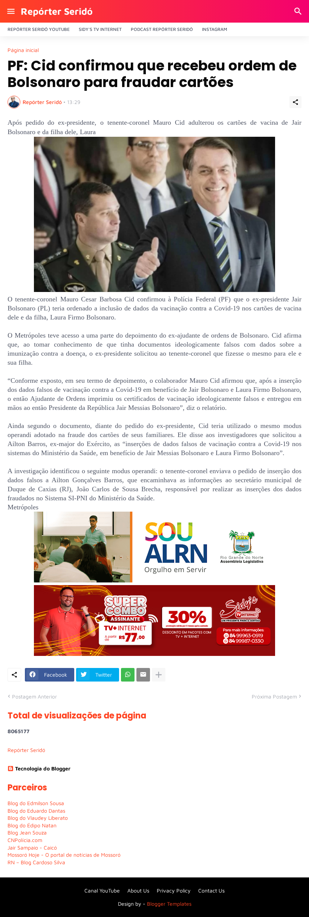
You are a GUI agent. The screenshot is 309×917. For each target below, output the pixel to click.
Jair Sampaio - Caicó (32, 847)
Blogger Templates (169, 903)
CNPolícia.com (25, 840)
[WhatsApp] (128, 675)
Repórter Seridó (57, 11)
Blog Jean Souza (27, 832)
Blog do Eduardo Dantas (36, 810)
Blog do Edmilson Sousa (36, 803)
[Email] (143, 675)
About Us (138, 890)
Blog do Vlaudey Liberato (38, 818)
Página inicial (23, 50)
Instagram (214, 29)
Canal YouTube (102, 890)
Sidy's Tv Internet (100, 29)
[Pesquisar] (299, 11)
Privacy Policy (174, 890)
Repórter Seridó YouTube (39, 29)
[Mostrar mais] (158, 675)
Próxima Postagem (274, 696)
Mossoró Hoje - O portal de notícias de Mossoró (64, 854)
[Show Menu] (10, 11)
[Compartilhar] (295, 102)
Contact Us (211, 890)
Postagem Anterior (34, 696)
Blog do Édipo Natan (32, 825)
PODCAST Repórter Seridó (162, 29)
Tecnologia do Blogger (42, 768)
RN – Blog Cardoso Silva (36, 862)
